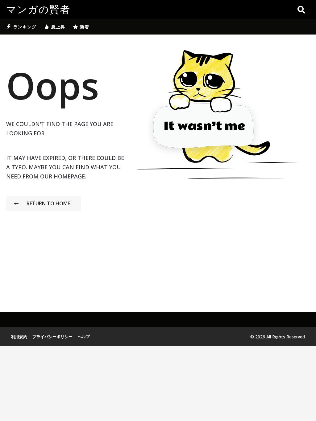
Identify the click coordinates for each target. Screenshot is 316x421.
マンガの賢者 (38, 9)
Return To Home (48, 203)
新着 (84, 27)
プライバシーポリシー (52, 336)
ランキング (24, 27)
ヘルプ (84, 336)
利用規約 (19, 336)
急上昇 (58, 27)
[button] (301, 9)
